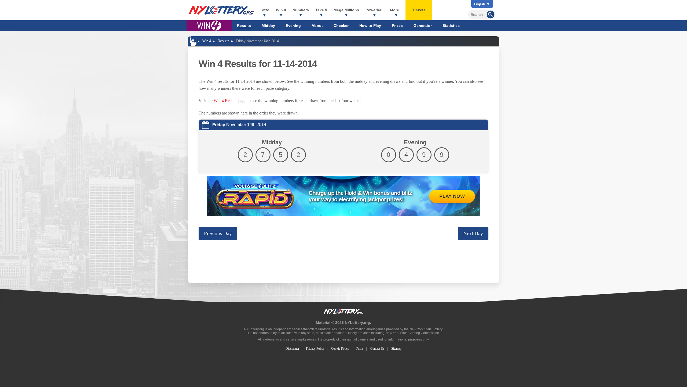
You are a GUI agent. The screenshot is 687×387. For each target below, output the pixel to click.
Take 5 (321, 10)
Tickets (419, 10)
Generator (423, 25)
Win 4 (281, 10)
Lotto (264, 10)
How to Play (370, 25)
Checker (341, 25)
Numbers (301, 10)
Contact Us (377, 348)
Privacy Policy (315, 348)
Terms (360, 348)
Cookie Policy (340, 348)
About (317, 25)
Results (244, 25)
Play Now (452, 196)
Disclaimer (292, 348)
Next (473, 233)
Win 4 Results (225, 100)
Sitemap (396, 348)
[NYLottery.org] (221, 10)
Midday (268, 25)
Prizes (397, 25)
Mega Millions (346, 10)
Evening (293, 25)
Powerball (374, 10)
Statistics (451, 25)
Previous (218, 233)
